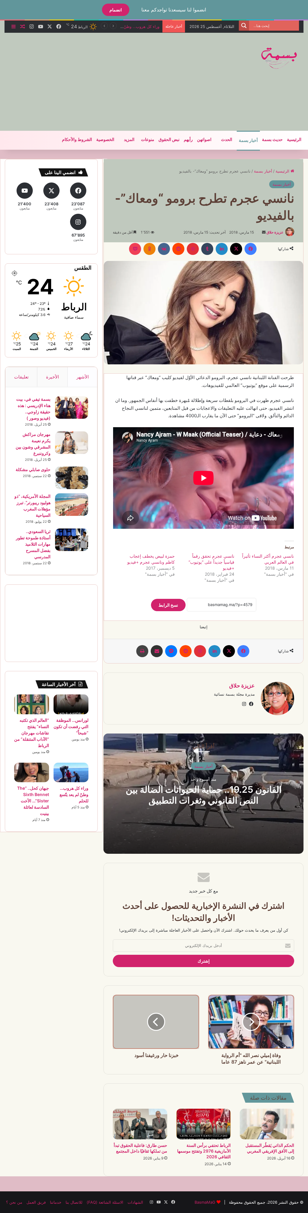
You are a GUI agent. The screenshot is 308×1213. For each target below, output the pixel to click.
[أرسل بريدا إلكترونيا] (264, 232)
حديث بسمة (272, 139)
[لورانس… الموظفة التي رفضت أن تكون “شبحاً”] (71, 704)
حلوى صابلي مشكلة (33, 469)
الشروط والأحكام (77, 139)
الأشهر (82, 377)
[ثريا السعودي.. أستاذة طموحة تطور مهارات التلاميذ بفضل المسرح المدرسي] (71, 539)
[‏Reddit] (178, 249)
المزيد (129, 139)
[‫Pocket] (135, 249)
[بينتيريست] (193, 249)
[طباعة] (142, 651)
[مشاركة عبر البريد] (157, 651)
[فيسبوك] (251, 249)
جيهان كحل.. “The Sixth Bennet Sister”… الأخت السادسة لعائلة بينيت (33, 801)
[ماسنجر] (171, 651)
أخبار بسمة (248, 140)
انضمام (115, 9)
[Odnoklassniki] (149, 249)
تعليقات (21, 377)
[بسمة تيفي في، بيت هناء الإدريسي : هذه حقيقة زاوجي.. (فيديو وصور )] (71, 407)
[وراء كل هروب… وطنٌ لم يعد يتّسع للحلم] (71, 773)
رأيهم (188, 139)
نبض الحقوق (169, 139)
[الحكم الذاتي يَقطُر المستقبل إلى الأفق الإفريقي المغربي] (267, 1124)
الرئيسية (294, 139)
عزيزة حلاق (274, 232)
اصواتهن (204, 139)
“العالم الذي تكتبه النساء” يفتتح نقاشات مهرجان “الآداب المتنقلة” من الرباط (31, 733)
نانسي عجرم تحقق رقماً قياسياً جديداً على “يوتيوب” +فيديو (211, 562)
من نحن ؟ (14, 1202)
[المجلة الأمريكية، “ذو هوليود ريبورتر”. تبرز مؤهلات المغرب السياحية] (71, 504)
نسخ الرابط (168, 605)
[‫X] (236, 249)
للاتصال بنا (74, 1202)
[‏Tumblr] (207, 249)
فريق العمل (36, 1202)
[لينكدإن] (222, 249)
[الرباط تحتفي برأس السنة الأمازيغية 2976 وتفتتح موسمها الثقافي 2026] (203, 1124)
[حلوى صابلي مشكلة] (71, 478)
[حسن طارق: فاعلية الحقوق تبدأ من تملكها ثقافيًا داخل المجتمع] (140, 1124)
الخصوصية (105, 139)
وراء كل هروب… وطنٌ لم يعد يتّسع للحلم (74, 794)
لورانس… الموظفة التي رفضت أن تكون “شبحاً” (71, 726)
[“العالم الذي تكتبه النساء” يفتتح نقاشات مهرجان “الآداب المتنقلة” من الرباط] (31, 704)
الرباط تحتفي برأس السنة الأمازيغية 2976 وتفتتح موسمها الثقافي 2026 (204, 1151)
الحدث (226, 139)
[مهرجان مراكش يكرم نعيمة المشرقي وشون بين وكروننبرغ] (71, 442)
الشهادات (135, 1202)
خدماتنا (55, 1202)
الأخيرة (52, 377)
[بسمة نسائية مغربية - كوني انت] (279, 58)
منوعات (147, 139)
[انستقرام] (244, 704)
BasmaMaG (205, 1202)
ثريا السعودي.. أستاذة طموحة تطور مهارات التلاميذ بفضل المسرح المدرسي (33, 544)
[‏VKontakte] (164, 249)
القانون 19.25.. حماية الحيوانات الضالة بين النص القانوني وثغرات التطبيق (204, 794)
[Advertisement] (100, 81)
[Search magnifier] (244, 25)
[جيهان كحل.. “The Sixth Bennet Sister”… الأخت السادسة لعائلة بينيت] (31, 773)
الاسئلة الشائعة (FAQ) (105, 1202)
